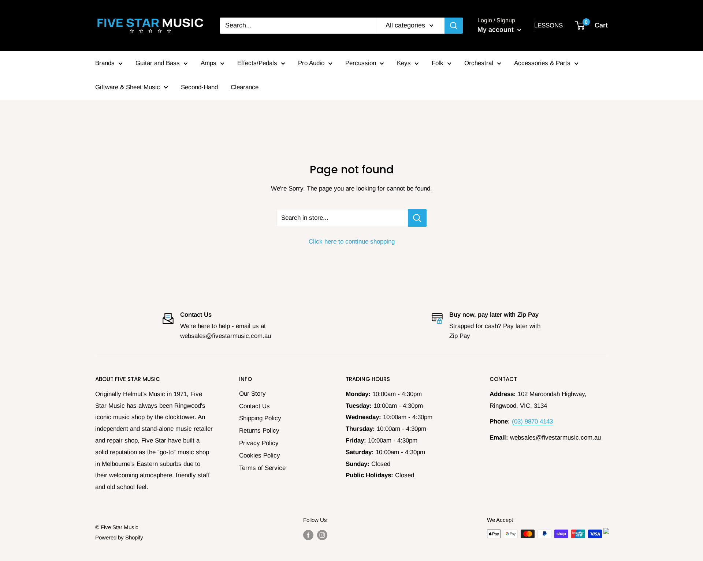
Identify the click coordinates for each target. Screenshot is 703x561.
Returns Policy (259, 430)
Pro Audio (311, 63)
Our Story (252, 393)
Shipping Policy (260, 418)
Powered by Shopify (119, 537)
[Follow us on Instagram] (322, 535)
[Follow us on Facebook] (308, 535)
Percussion (360, 63)
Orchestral (478, 63)
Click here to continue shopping (352, 241)
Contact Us (254, 406)
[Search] (454, 26)
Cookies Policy (259, 455)
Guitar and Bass (157, 63)
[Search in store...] (417, 218)
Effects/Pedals (257, 63)
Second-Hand (199, 87)
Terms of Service (262, 467)
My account (496, 29)
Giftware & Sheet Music (127, 87)
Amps (208, 63)
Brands (105, 63)
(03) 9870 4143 (532, 421)
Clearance (244, 87)
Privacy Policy (259, 443)
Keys (404, 63)
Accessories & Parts (542, 63)
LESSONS (548, 25)
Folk (437, 63)
